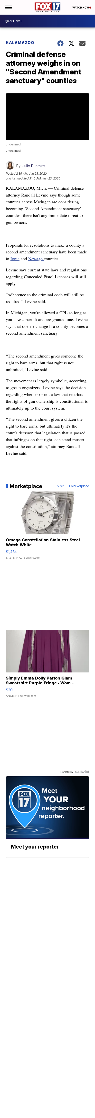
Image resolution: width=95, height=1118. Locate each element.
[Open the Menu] (8, 7)
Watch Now (80, 7)
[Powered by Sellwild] (82, 772)
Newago (36, 258)
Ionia (14, 258)
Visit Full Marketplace (73, 486)
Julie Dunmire (33, 165)
